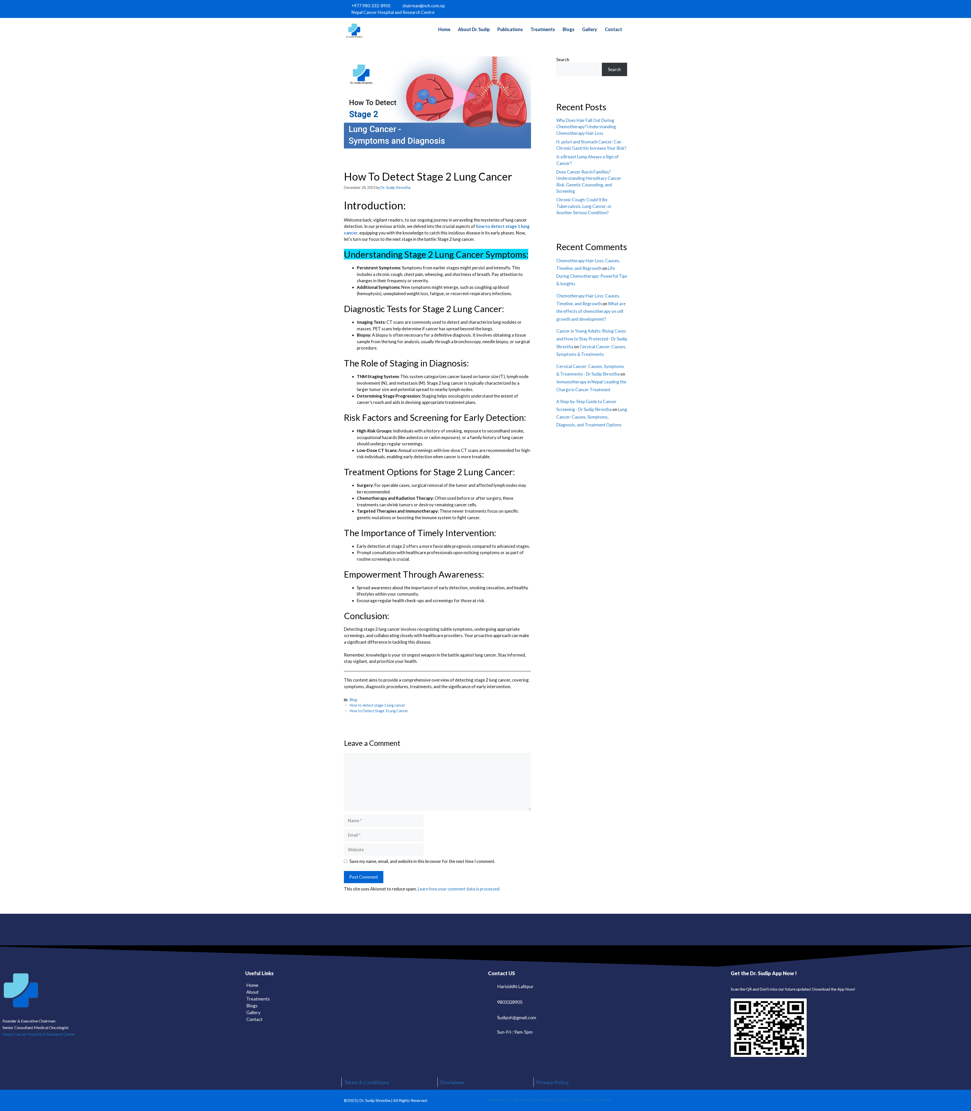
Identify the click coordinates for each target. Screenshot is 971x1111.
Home (444, 29)
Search (562, 59)
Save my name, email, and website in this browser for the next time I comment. (422, 861)
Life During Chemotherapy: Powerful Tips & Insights (591, 276)
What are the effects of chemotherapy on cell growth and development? (591, 311)
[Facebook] (598, 8)
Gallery (589, 29)
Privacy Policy (552, 1082)
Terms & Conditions (366, 1082)
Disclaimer (452, 1082)
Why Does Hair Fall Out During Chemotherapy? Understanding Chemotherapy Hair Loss (586, 127)
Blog (353, 700)
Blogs (569, 29)
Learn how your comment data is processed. (459, 888)
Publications (510, 29)
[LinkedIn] (611, 8)
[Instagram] (605, 8)
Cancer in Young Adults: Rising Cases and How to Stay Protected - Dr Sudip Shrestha (591, 338)
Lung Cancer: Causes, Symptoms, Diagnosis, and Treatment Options (591, 417)
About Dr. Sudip (474, 29)
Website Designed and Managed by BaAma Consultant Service (549, 1099)
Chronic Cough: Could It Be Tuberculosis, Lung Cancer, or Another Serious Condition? (584, 206)
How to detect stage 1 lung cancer (377, 705)
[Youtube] (617, 8)
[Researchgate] (624, 8)
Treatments (543, 29)
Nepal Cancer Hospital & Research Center (39, 1034)
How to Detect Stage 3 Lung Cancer (379, 711)
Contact (613, 29)
